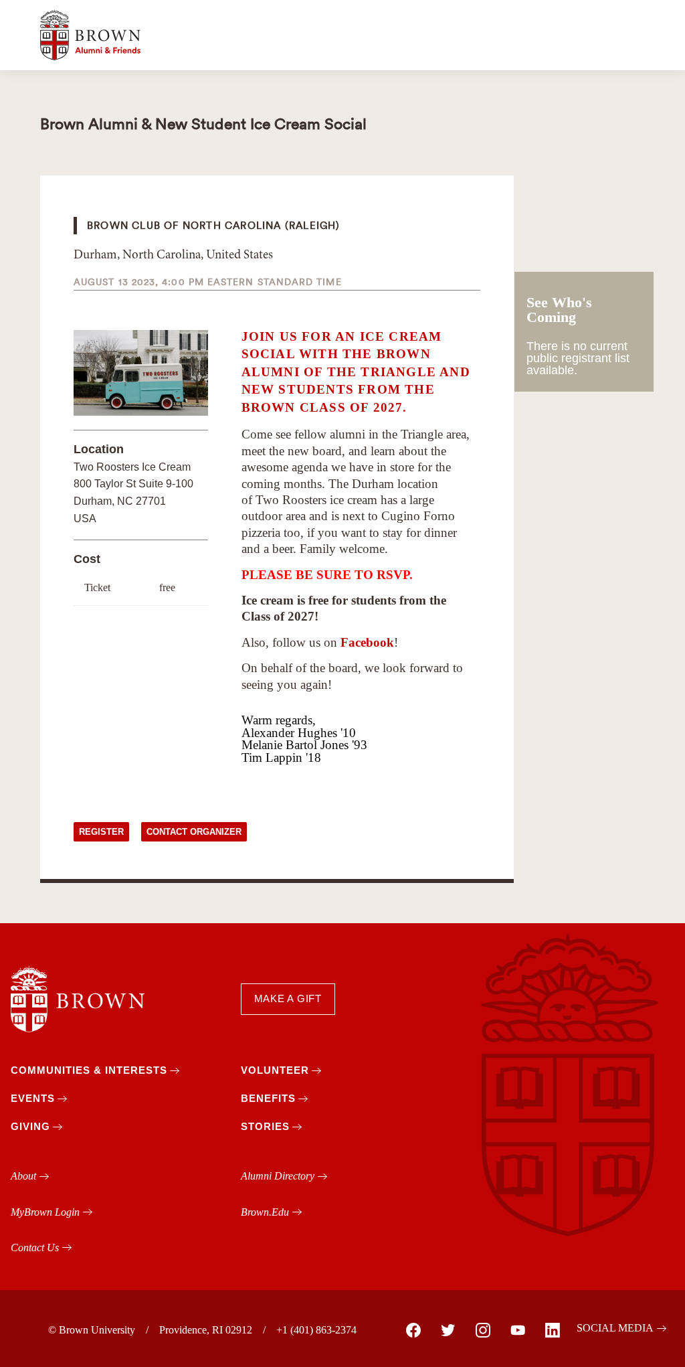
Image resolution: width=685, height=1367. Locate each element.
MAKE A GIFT (288, 998)
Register (101, 832)
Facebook (367, 642)
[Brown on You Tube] (517, 1330)
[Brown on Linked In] (552, 1330)
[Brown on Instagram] (483, 1330)
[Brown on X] (448, 1330)
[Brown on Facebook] (413, 1330)
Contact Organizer (193, 832)
